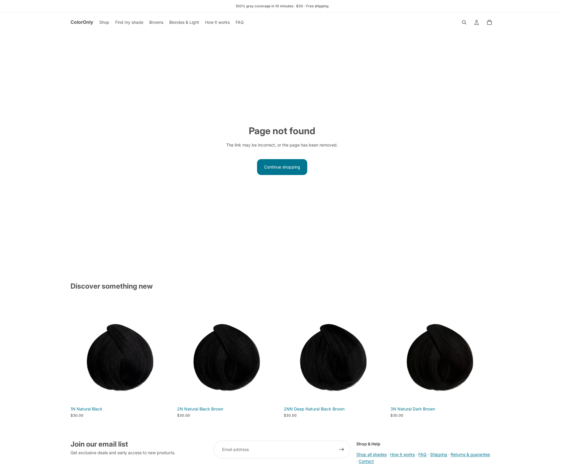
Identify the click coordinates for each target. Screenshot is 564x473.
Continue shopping (282, 166)
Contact (366, 460)
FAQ (422, 454)
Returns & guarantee (470, 454)
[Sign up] (341, 449)
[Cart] (489, 22)
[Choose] (164, 394)
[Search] (464, 22)
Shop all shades (371, 454)
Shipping (438, 454)
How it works (402, 454)
